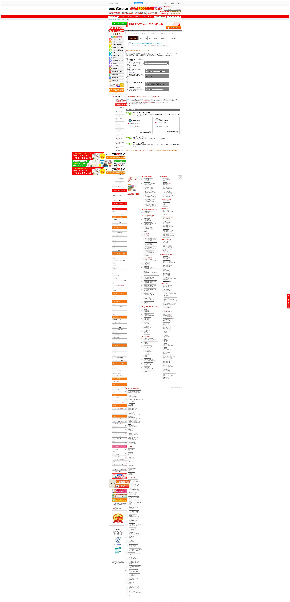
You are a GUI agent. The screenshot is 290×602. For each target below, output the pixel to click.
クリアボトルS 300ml (133, 493)
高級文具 (129, 583)
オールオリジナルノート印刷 (149, 294)
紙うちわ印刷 (146, 180)
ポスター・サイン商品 (167, 254)
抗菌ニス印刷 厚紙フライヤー (150, 238)
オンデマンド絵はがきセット (133, 396)
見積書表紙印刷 (130, 405)
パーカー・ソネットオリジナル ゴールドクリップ (136, 519)
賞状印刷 (129, 429)
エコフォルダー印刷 (166, 362)
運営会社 (138, 600)
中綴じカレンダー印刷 (149, 188)
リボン (114, 355)
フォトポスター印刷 (166, 260)
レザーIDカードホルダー (133, 574)
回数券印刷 (165, 353)
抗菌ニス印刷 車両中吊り (149, 252)
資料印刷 (135, 400)
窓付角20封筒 (166, 344)
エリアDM (115, 197)
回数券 (114, 311)
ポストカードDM (166, 241)
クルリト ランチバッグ (133, 486)
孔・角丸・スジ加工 (147, 342)
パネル (114, 365)
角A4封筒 (166, 340)
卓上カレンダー (132, 536)
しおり (165, 214)
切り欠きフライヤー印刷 (148, 229)
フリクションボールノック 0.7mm (135, 546)
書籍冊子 (114, 290)
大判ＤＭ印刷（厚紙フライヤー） (150, 223)
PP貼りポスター (148, 347)
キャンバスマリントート (133, 488)
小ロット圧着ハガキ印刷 (167, 225)
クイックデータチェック (148, 362)
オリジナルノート (131, 537)
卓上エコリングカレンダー (120, 179)
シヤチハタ (119, 115)
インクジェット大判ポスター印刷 (169, 262)
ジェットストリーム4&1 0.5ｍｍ (135, 550)
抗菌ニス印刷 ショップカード (150, 248)
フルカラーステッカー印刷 (168, 195)
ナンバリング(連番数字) (148, 359)
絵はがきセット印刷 (166, 222)
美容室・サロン (116, 461)
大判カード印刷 (146, 323)
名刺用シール (130, 452)
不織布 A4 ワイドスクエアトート (135, 481)
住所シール (130, 459)
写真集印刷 (146, 302)
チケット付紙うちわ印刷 (148, 178)
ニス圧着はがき (116, 339)
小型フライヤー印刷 (147, 224)
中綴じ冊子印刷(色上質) (132, 410)
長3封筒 (165, 331)
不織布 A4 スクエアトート (134, 480)
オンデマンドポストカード (149, 313)
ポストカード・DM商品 (168, 217)
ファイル (114, 298)
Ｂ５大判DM (165, 243)
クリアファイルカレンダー (168, 307)
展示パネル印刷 (130, 416)
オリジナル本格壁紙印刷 (120, 143)
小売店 (114, 466)
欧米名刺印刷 (146, 314)
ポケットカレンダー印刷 (149, 191)
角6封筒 (165, 341)
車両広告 (114, 242)
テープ (114, 352)
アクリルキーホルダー (132, 468)
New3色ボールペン (132, 545)
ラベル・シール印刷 (166, 320)
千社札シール (130, 449)
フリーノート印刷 (147, 297)
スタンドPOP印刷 (166, 270)
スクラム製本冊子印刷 (150, 289)
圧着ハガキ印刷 (166, 223)
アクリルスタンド (131, 473)
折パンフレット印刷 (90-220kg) (149, 299)
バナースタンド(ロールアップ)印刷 (169, 278)
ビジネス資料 (115, 278)
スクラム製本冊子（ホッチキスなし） (120, 260)
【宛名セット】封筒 (166, 328)
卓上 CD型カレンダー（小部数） (169, 304)
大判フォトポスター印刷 (167, 188)
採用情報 (168, 600)
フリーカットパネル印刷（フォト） (169, 193)
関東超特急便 (146, 212)
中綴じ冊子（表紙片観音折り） (149, 286)
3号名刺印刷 (149, 315)
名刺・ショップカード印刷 (168, 211)
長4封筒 (165, 332)
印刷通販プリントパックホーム (115, 19)
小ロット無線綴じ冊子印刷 (133, 397)
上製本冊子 (115, 263)
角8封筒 (165, 343)
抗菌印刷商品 (146, 233)
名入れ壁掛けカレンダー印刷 (150, 196)
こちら (145, 103)
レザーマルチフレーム (133, 575)
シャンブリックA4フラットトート (135, 484)
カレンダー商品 (166, 283)
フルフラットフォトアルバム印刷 (150, 260)
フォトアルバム (167, 187)
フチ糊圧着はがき (116, 337)
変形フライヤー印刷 (147, 220)
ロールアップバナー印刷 (167, 192)
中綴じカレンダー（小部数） (134, 534)
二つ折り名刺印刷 (147, 318)
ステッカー (115, 350)
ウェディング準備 (116, 456)
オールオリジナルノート (133, 538)
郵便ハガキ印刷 (130, 438)
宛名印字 (145, 356)
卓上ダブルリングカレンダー (120, 175)
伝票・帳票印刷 (119, 139)
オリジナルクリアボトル (132, 492)
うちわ (114, 410)
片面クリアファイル (132, 528)
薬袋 (128, 593)
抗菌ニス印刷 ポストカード (150, 253)
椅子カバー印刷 (119, 119)
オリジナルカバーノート (132, 554)
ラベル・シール (116, 347)
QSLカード (115, 314)
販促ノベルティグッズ (117, 206)
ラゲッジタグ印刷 (147, 330)
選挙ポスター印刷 (166, 273)
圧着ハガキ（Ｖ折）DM (167, 245)
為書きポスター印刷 (166, 274)
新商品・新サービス (119, 96)
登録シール (130, 450)
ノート (114, 270)
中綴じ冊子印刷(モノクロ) (132, 408)
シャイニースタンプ (120, 108)
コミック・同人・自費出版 (118, 459)
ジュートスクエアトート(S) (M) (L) (135, 490)
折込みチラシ (115, 237)
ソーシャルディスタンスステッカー (169, 373)
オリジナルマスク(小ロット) (134, 561)
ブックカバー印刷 (147, 264)
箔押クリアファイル (132, 529)
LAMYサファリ (132, 515)
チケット (114, 309)
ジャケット (115, 431)
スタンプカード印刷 (147, 324)
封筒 (113, 342)
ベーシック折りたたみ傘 (133, 569)
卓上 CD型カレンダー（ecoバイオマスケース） (170, 298)
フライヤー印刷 (166, 178)
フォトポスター (116, 389)
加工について (115, 441)
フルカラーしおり (166, 378)
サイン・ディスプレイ (117, 370)
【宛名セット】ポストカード (168, 219)
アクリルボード (130, 465)
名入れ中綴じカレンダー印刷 (150, 197)
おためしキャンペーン (117, 214)
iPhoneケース (130, 580)
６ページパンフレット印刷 (149, 301)
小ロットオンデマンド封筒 (168, 345)
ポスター (114, 240)
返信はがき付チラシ (117, 247)
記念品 (129, 570)
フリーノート (131, 541)
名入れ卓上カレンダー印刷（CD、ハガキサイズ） (150, 200)
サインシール (130, 453)
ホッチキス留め (132, 401)
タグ (113, 428)
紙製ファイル (165, 377)
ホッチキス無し (132, 403)
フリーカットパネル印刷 (167, 267)
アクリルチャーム (131, 466)
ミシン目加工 (146, 343)
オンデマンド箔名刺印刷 (132, 426)
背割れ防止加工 (146, 367)
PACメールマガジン (119, 491)
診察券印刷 (146, 322)
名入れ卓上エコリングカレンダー (151, 201)
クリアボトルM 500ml (133, 494)
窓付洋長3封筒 (167, 336)
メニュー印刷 (118, 182)
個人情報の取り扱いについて (147, 600)
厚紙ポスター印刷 (166, 257)
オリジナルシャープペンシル (133, 504)
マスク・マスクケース (132, 559)
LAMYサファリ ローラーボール (135, 516)
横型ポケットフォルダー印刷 (168, 354)
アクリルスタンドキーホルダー (133, 474)
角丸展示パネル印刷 (166, 266)
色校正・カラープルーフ (148, 338)
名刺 (113, 304)
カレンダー (118, 285)
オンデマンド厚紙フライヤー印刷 (134, 422)
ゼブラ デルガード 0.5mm (133, 506)
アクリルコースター (131, 472)
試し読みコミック (119, 164)
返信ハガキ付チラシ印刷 (148, 228)
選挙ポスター (115, 413)
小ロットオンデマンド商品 (133, 388)
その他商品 (165, 309)
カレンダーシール (131, 457)
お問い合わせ (138, 3)
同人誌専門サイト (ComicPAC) (119, 268)
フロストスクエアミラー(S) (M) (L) (135, 524)
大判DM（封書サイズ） (167, 251)
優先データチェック (147, 363)
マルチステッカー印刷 (167, 196)
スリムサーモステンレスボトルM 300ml (135, 500)
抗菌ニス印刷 (146, 235)
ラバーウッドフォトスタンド (134, 571)
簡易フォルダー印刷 (166, 361)
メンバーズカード (147, 334)
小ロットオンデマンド (117, 436)
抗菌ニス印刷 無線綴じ (149, 243)
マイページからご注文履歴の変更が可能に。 (119, 500)
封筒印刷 (167, 329)
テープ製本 (131, 404)
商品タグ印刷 (146, 328)
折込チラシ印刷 (146, 219)
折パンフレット (116, 273)
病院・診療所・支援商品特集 (119, 469)
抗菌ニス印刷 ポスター (149, 251)
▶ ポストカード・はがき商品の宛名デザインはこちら (147, 43)
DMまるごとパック (117, 195)
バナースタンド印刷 (166, 191)
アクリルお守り (130, 469)
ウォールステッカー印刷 (120, 147)
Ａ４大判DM (165, 242)
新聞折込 (145, 231)
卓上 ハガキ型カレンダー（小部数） (169, 303)
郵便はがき (115, 332)
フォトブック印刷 (147, 262)
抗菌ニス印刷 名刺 (148, 247)
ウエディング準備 (166, 370)
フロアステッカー (131, 461)
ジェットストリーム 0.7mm (134, 510)
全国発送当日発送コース (148, 211)
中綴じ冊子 (115, 255)
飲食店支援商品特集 (117, 471)
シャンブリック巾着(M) (133, 485)
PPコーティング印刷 (147, 327)
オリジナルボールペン (132, 508)
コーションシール (131, 458)
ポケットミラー (132, 523)
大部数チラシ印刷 (147, 218)
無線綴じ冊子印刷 (147, 263)
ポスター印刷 (165, 256)
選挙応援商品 (115, 449)
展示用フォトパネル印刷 (167, 265)
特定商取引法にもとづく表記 (159, 600)
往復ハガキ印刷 (166, 234)
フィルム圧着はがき (117, 334)
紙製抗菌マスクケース (133, 563)
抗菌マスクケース (131, 441)
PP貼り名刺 (147, 352)
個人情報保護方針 (118, 544)
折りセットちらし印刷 (148, 222)
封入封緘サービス (116, 322)
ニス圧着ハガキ (166, 227)
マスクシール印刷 (166, 322)
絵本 (113, 283)
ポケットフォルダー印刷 (167, 357)
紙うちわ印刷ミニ (147, 182)
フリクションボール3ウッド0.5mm (135, 549)
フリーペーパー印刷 (149, 277)
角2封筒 (165, 337)
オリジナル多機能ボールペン (133, 542)
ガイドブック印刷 (147, 303)
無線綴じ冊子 (115, 258)
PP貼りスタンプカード (149, 354)
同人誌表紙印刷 (166, 369)
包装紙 (117, 167)
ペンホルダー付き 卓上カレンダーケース (170, 294)
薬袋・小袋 (115, 426)
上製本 (164, 374)
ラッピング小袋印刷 (166, 352)
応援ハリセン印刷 (119, 134)
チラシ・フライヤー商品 (149, 215)
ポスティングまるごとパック (118, 192)
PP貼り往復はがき (148, 351)
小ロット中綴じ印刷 (147, 298)
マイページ (152, 3)
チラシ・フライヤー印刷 (148, 216)
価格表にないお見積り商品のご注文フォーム (119, 504)
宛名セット (115, 324)
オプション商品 (147, 336)
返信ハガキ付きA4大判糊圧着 (168, 235)
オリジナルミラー (131, 521)
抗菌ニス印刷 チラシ (148, 236)
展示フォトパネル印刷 (167, 189)
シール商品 (130, 446)
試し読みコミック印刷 (148, 259)
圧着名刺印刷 (146, 310)
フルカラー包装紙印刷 (167, 349)
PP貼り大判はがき (148, 350)
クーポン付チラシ (116, 245)
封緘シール (130, 454)
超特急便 (114, 211)
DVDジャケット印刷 (167, 365)
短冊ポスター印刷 (166, 271)
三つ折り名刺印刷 (147, 319)
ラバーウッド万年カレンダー (134, 573)
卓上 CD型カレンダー (168, 295)
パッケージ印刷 (119, 161)
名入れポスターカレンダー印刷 (150, 204)
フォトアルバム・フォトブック (119, 280)
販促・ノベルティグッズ (148, 368)
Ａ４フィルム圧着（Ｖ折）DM (168, 247)
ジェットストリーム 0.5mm (134, 511)
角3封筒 (165, 339)
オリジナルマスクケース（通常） (135, 566)
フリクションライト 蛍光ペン (134, 553)
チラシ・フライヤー (117, 230)
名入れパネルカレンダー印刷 (150, 205)
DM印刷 (164, 221)
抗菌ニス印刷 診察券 (148, 240)
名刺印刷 (145, 309)
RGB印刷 (117, 159)
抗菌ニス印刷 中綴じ (148, 244)
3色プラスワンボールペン (133, 544)
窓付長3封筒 (166, 333)
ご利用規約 (174, 600)
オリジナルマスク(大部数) (134, 562)
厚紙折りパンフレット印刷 (168, 375)
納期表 (119, 509)
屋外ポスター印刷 (166, 275)
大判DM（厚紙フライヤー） (119, 232)
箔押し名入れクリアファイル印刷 (134, 392)
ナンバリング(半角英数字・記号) (150, 360)
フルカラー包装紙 (116, 250)
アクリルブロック (131, 470)
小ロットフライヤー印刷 (132, 420)
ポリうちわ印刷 (146, 179)
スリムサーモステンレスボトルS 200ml (135, 498)
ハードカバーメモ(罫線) (133, 558)
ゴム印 (118, 127)
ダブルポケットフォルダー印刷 (169, 356)
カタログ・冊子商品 (148, 257)
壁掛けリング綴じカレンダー (120, 171)
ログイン (146, 3)
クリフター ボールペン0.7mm (134, 512)
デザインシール (166, 324)
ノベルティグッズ (131, 477)
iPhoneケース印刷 (166, 371)
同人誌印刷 (115, 265)
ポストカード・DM (117, 327)
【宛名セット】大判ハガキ (168, 230)
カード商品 (151, 307)
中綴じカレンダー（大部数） (134, 533)
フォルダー (115, 296)
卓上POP (115, 368)
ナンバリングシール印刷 (120, 123)
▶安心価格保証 (167, 6)
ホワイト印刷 (118, 153)
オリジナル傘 (130, 567)
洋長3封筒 (166, 335)
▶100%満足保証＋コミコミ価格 (171, 8)
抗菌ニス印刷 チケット (149, 255)
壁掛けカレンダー (132, 532)
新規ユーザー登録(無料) (162, 3)
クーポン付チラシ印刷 (148, 227)
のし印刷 (114, 433)
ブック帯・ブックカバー (118, 288)
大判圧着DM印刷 (166, 229)
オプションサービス (117, 443)
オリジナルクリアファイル (133, 525)
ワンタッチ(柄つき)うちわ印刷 (149, 183)
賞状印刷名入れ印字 (147, 358)
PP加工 (148, 346)
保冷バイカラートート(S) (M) (134, 489)
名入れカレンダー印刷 (148, 195)
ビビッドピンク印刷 (120, 156)
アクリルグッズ (119, 112)
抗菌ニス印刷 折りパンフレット (151, 242)
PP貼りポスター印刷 (167, 261)
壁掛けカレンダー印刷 (149, 187)
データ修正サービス (147, 364)
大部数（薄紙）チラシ (117, 235)
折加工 (150, 339)
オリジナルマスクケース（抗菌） (135, 565)
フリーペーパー (116, 275)
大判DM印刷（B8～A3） (167, 231)
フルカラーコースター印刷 (133, 434)
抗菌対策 (114, 451)
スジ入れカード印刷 (147, 317)
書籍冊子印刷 (130, 413)
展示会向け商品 (116, 454)
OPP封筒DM (165, 250)
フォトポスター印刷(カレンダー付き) (151, 206)
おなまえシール (166, 323)
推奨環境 (179, 600)
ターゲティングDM (117, 200)
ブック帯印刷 (146, 266)
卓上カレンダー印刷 (148, 189)
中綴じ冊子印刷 (149, 278)
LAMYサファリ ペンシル (133, 507)
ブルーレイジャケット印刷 (168, 366)
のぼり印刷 (119, 150)
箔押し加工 (146, 355)
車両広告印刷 (165, 258)
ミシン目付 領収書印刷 (132, 439)
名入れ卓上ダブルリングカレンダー (151, 202)
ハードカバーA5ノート (133, 557)
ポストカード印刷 (166, 179)
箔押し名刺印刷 (146, 311)
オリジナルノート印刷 (148, 295)
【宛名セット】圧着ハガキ (168, 226)
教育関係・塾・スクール (118, 464)
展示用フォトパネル (117, 392)
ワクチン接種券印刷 (131, 442)
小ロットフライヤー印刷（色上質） (134, 421)
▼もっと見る (117, 186)
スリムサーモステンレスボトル (133, 496)
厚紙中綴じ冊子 (146, 290)
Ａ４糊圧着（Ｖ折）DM (167, 249)
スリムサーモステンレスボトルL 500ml (135, 503)
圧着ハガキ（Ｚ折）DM (167, 246)
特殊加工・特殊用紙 (117, 438)
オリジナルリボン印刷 (167, 327)
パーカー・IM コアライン (133, 520)
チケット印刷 (146, 326)
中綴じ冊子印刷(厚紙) (132, 409)
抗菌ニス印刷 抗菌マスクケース (151, 239)
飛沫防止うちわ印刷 (147, 184)
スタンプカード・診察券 (118, 306)
